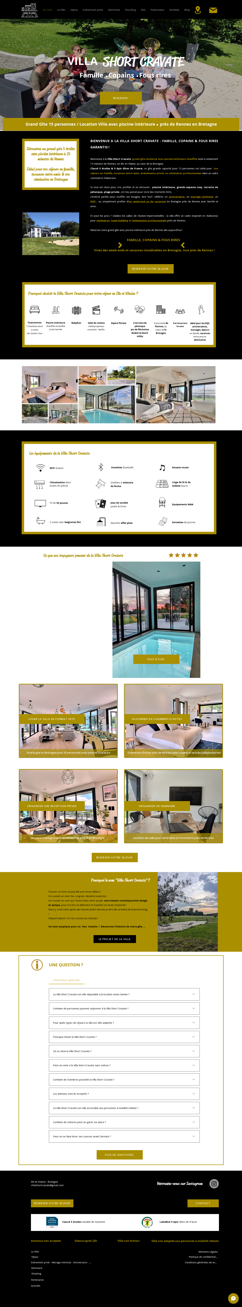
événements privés (152, 173)
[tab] (66, 980)
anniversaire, (177, 196)
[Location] (198, 9)
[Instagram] (214, 1183)
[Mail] (213, 10)
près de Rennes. (176, 220)
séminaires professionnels (185, 173)
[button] (61, 10)
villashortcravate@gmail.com (47, 1185)
